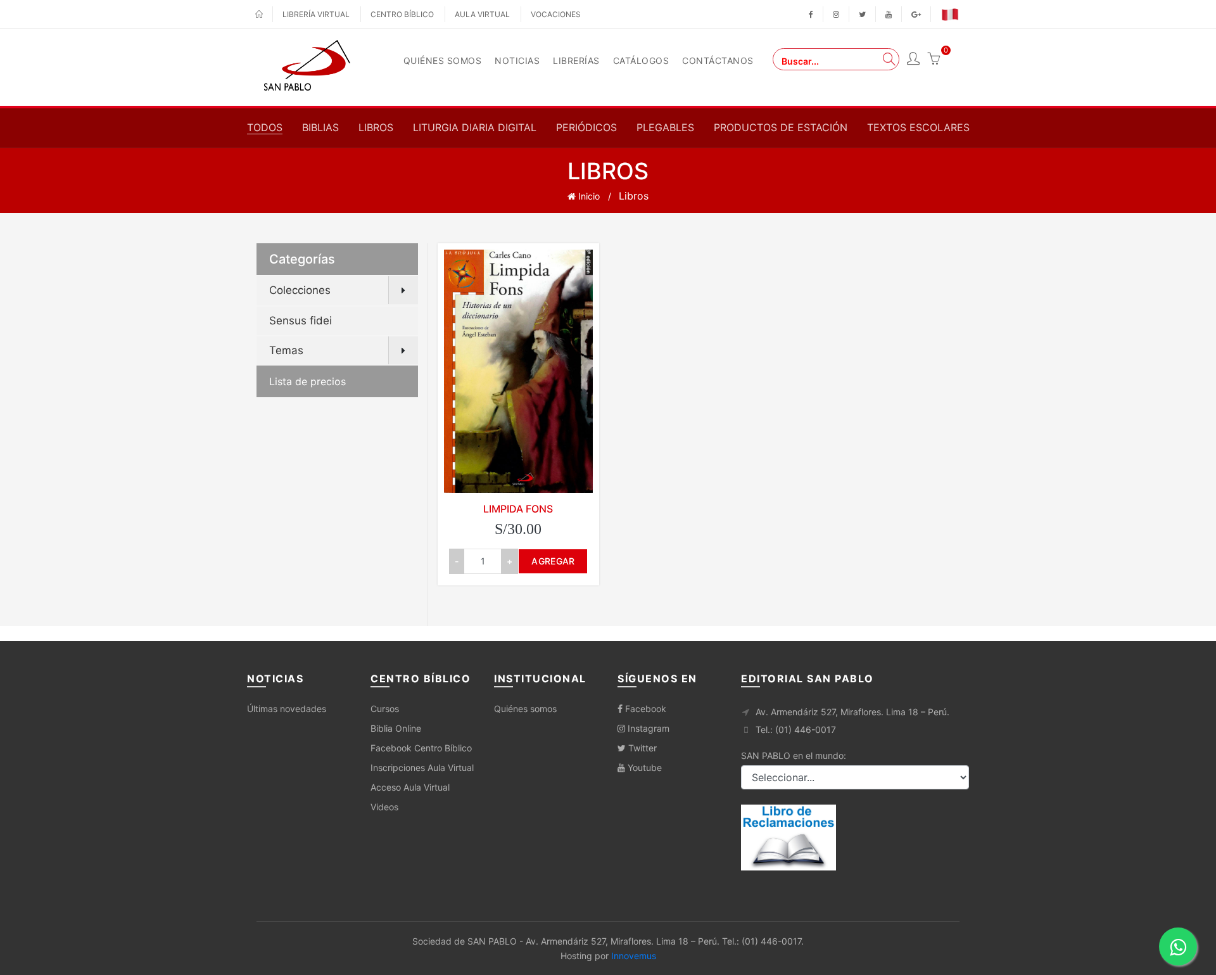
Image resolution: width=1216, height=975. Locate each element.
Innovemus (633, 955)
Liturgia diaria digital (474, 127)
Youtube (643, 767)
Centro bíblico (402, 14)
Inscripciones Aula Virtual (422, 767)
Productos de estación (780, 127)
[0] (933, 60)
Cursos (384, 708)
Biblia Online (395, 728)
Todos (264, 127)
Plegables (665, 127)
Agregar (552, 561)
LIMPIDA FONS (518, 508)
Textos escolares (918, 127)
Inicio (588, 196)
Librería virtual (316, 14)
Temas (286, 350)
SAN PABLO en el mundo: (793, 755)
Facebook (644, 708)
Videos (384, 806)
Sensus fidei (300, 320)
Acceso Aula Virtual (410, 787)
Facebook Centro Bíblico (421, 747)
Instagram (647, 728)
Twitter (641, 747)
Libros (375, 127)
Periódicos (586, 127)
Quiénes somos (525, 708)
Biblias (320, 127)
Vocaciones (556, 14)
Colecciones (300, 290)
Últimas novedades (286, 708)
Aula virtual (482, 14)
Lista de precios (307, 381)
